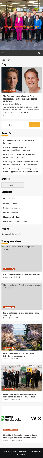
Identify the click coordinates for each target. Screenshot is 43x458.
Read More (6, 116)
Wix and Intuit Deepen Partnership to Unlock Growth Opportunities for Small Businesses (21, 170)
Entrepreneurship (10, 212)
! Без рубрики (9, 199)
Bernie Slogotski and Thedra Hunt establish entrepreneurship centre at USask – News (20, 163)
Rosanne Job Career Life (11, 234)
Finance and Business (11, 217)
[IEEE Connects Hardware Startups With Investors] (21, 258)
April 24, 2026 (14, 359)
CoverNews (33, 451)
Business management (12, 208)
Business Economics (10, 90)
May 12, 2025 (14, 104)
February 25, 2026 (15, 399)
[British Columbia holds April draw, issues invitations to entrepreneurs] (21, 337)
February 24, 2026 (15, 440)
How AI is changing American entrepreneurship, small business (16, 148)
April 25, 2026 (14, 318)
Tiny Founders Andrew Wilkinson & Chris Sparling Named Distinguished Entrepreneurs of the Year (20, 99)
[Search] (39, 53)
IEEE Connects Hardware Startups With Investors (19, 141)
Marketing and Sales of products (16, 221)
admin (6, 104)
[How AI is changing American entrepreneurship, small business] (21, 296)
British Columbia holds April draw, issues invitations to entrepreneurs (19, 155)
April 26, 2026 (14, 277)
